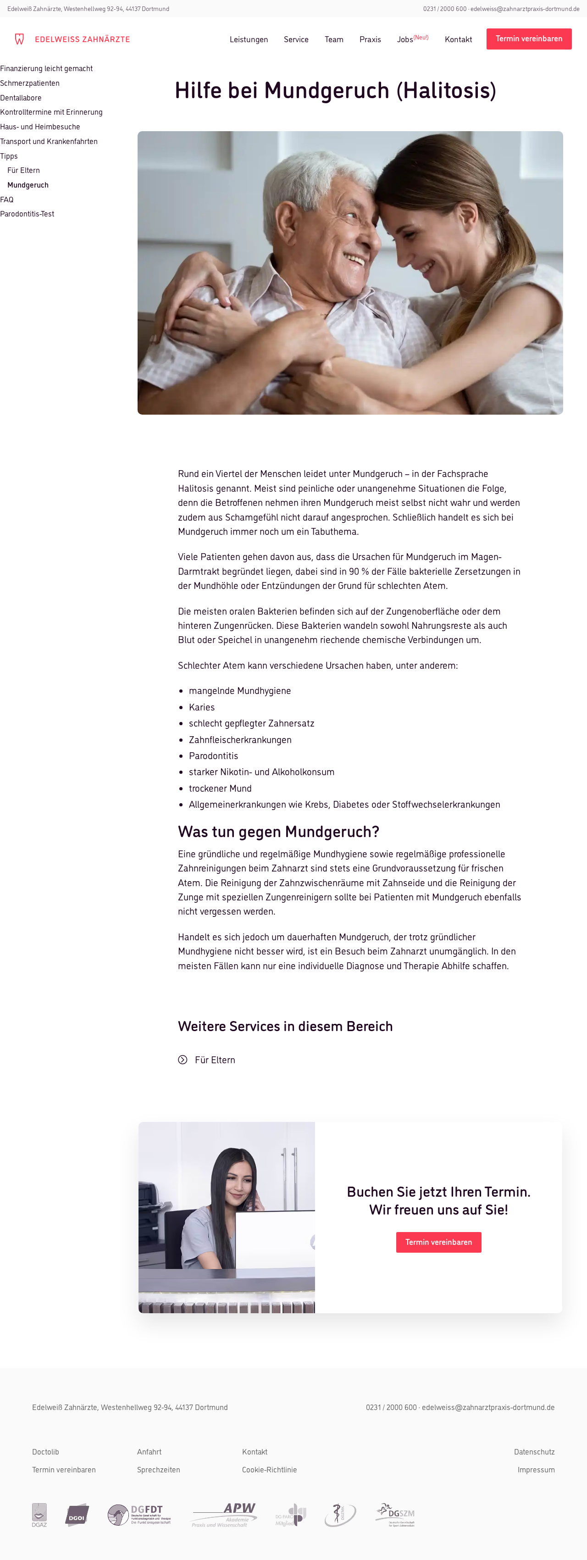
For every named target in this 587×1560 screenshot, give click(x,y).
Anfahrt (149, 1451)
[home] (72, 39)
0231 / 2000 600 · (446, 8)
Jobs (413, 38)
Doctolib (45, 1451)
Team (334, 39)
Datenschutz (534, 1451)
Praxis (370, 39)
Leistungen (249, 39)
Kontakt (458, 39)
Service (296, 39)
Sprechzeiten (158, 1469)
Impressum (536, 1469)
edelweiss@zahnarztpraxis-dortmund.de (524, 8)
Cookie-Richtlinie (269, 1469)
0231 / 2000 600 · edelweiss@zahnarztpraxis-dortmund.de (460, 1407)
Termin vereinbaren (64, 1469)
